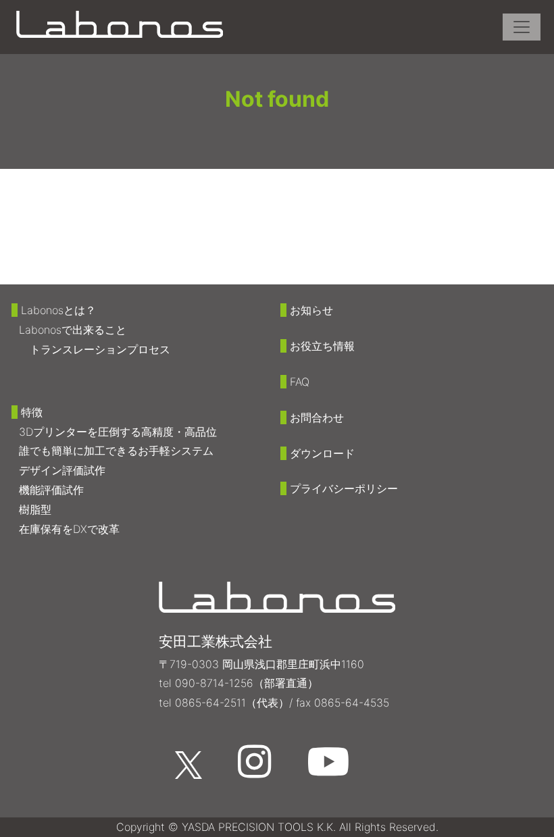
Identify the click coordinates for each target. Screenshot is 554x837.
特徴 (32, 412)
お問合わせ (317, 417)
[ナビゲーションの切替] (521, 27)
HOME (68, 185)
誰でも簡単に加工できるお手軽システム (116, 450)
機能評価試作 (51, 490)
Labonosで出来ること (72, 329)
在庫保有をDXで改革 (69, 529)
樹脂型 (35, 509)
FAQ (299, 381)
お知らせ (311, 310)
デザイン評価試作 (62, 470)
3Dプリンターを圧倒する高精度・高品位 (118, 431)
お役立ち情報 (322, 346)
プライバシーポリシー (344, 488)
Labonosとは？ (58, 310)
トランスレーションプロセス (100, 349)
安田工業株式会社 (215, 641)
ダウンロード (322, 453)
